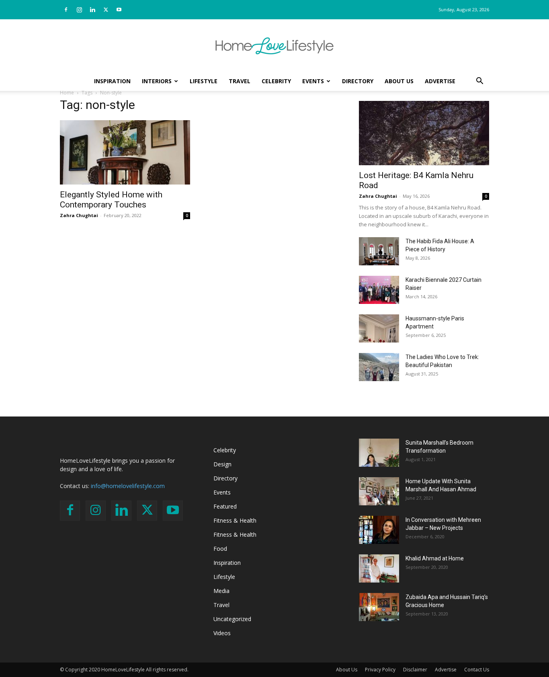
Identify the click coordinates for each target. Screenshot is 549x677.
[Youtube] (119, 9)
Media (221, 591)
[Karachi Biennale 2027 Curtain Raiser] (379, 290)
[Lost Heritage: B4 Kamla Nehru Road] (424, 133)
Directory (357, 81)
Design (222, 464)
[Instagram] (79, 9)
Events (313, 81)
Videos (222, 633)
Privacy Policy (380, 669)
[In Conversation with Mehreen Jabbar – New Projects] (379, 530)
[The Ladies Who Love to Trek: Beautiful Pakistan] (379, 367)
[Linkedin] (92, 9)
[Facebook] (66, 9)
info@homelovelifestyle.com (128, 486)
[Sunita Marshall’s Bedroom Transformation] (379, 453)
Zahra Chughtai (79, 215)
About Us (399, 81)
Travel (239, 81)
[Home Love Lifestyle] (274, 46)
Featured (225, 506)
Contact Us (476, 669)
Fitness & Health (234, 520)
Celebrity (276, 81)
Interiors (157, 81)
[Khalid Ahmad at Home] (379, 568)
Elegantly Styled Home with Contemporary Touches (111, 199)
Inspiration (112, 81)
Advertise (440, 81)
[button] (479, 82)
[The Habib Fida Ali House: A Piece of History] (379, 251)
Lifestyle (203, 81)
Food (220, 548)
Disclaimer (415, 669)
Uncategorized (232, 619)
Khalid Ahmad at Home (435, 558)
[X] (106, 9)
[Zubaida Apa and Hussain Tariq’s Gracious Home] (379, 607)
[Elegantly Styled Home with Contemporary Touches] (125, 152)
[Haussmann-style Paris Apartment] (379, 328)
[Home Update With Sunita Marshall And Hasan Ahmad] (379, 491)
